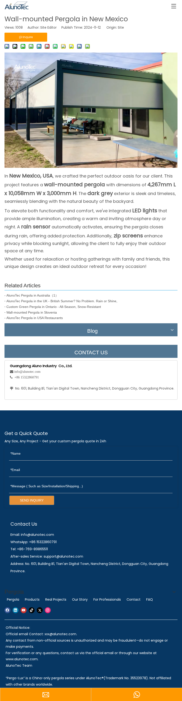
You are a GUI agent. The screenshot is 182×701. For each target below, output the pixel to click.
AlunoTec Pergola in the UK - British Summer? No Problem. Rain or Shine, (61, 301)
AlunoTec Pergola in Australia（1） (32, 295)
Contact (134, 599)
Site (121, 27)
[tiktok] (32, 610)
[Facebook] (7, 610)
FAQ (149, 599)
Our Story (80, 599)
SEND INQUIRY (32, 500)
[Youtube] (24, 610)
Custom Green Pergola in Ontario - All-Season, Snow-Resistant (53, 307)
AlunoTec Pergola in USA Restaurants (34, 318)
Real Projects (55, 599)
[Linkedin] (15, 610)
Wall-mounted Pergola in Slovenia (31, 312)
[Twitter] (40, 610)
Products (32, 599)
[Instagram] (48, 610)
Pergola (13, 599)
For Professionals (107, 599)
